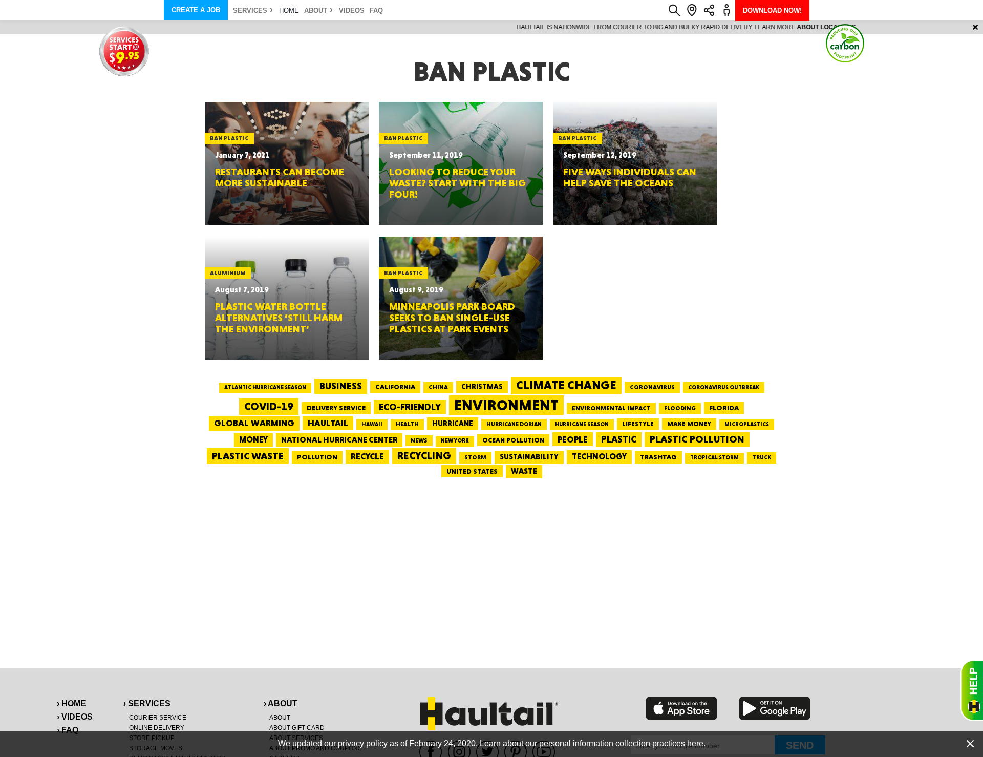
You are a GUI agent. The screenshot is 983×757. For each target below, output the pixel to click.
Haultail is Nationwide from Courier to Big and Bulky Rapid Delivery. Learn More (491, 27)
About (315, 10)
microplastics (746, 424)
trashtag (658, 457)
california (395, 387)
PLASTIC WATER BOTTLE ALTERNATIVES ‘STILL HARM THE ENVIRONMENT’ (279, 317)
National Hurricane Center (339, 440)
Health (407, 424)
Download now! (772, 10)
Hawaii (371, 424)
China (438, 387)
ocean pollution (513, 440)
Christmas (482, 387)
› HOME (71, 703)
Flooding (680, 408)
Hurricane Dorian (514, 424)
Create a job (196, 10)
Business (340, 386)
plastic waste (248, 456)
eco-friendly (410, 407)
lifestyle (638, 424)
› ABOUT (280, 703)
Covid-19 (268, 406)
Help (971, 690)
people (573, 439)
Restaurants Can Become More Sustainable (279, 177)
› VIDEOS (75, 716)
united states (472, 471)
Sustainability (529, 456)
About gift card (297, 727)
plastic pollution (697, 439)
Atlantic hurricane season (265, 387)
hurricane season (582, 424)
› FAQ (67, 730)
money (253, 440)
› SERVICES (146, 703)
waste (524, 471)
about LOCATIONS (632, 27)
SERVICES (250, 10)
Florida (724, 408)
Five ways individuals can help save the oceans (629, 177)
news (419, 440)
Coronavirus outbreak (723, 387)
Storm (475, 457)
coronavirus (652, 387)
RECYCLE (367, 456)
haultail (328, 423)
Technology (599, 456)
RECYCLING (424, 455)
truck (761, 457)
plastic (618, 439)
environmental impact (611, 408)
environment (506, 405)
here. (696, 743)
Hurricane (452, 423)
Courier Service (157, 717)
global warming (254, 423)
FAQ (376, 10)
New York (455, 440)
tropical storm (714, 457)
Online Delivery (156, 727)
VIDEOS (352, 10)
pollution (317, 457)
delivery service (336, 408)
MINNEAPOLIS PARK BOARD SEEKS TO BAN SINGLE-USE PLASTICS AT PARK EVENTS (452, 317)
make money (689, 424)
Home (289, 10)
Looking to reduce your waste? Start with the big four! (457, 182)
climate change (566, 385)
